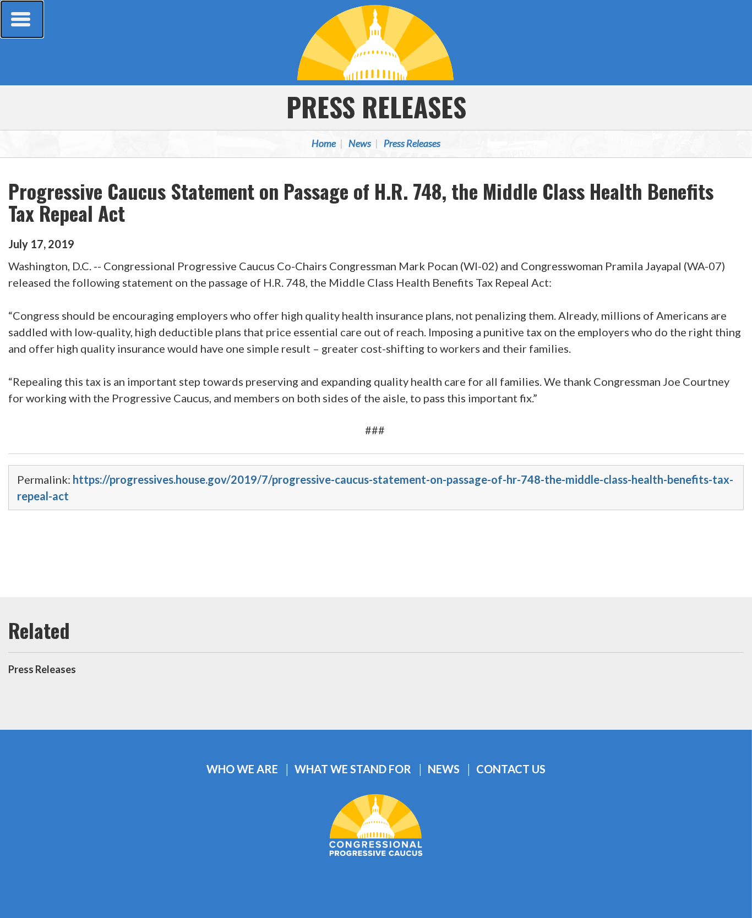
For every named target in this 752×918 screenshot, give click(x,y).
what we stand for (353, 769)
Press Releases (376, 106)
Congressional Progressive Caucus (376, 42)
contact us (511, 769)
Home (324, 143)
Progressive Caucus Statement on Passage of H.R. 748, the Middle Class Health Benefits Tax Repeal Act (360, 201)
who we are (242, 769)
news (444, 769)
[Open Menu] (22, 19)
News (359, 143)
